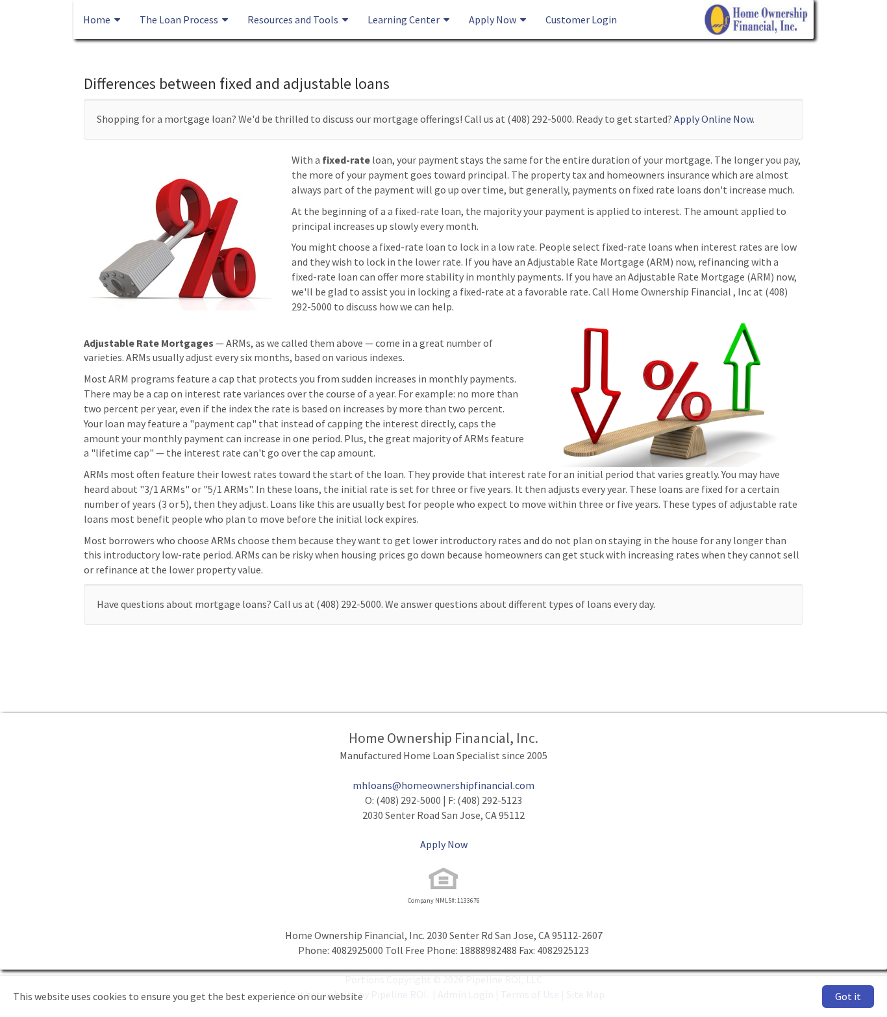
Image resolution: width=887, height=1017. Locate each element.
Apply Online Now (713, 118)
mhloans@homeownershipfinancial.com (443, 785)
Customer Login (581, 19)
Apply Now (444, 844)
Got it (848, 996)
